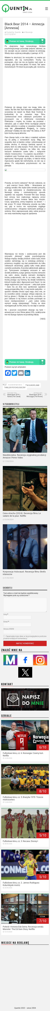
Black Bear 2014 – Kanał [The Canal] (14, 394)
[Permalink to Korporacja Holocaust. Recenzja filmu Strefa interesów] (25, 546)
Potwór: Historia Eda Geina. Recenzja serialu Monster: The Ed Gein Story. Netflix (23, 927)
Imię (5, 614)
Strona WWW (8, 629)
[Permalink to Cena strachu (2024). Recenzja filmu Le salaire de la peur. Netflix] (25, 488)
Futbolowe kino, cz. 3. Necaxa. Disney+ (20, 841)
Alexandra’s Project (24, 128)
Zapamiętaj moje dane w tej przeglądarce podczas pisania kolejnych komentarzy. (25, 637)
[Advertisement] (25, 88)
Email (5, 622)
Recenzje (29, 32)
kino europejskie (32, 385)
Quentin (18, 32)
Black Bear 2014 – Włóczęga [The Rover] (35, 394)
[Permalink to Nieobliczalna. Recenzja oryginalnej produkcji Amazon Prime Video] (25, 430)
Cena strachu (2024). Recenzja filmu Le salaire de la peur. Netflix (22, 514)
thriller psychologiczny (15, 387)
